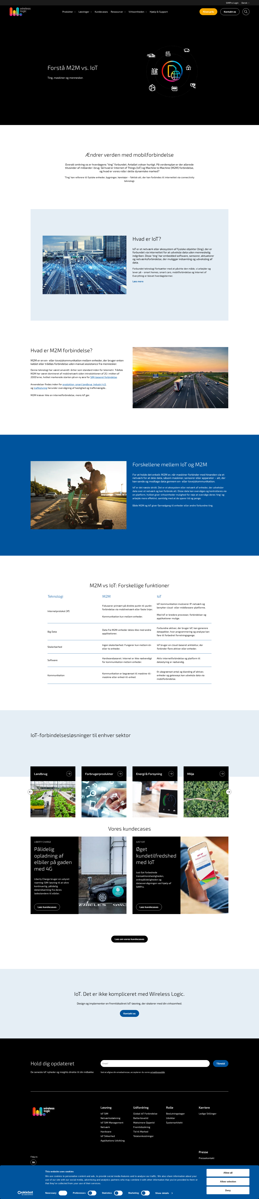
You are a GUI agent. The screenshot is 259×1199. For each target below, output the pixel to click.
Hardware (106, 1131)
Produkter (67, 11)
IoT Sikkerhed (108, 1136)
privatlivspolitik (157, 1072)
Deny (228, 1190)
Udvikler (170, 1118)
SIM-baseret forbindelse (103, 377)
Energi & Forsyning (149, 774)
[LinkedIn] (33, 1162)
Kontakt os (230, 11)
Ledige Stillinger (207, 1113)
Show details (162, 1193)
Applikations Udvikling (113, 1140)
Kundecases (101, 11)
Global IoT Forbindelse (145, 1113)
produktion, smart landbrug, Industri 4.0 (84, 384)
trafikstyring (40, 387)
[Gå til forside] (43, 1111)
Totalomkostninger (143, 1136)
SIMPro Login (232, 2)
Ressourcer (117, 11)
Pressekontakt (206, 1158)
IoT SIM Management (112, 1122)
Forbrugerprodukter (99, 774)
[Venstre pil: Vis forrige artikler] (30, 792)
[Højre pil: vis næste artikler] (228, 792)
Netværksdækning (110, 1118)
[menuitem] (232, 2)
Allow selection (228, 1181)
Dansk (244, 2)
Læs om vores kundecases (129, 939)
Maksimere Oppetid (144, 1122)
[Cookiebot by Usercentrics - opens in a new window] (25, 1193)
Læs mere (137, 281)
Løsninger (84, 11)
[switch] (92, 1193)
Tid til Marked (140, 1131)
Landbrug (40, 774)
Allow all (227, 1172)
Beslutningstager (175, 1113)
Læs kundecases (47, 907)
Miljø (190, 774)
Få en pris (208, 11)
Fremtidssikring (141, 1127)
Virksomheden (136, 11)
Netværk (105, 1127)
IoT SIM (104, 1113)
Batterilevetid (140, 1118)
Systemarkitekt (174, 1122)
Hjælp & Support (159, 11)
